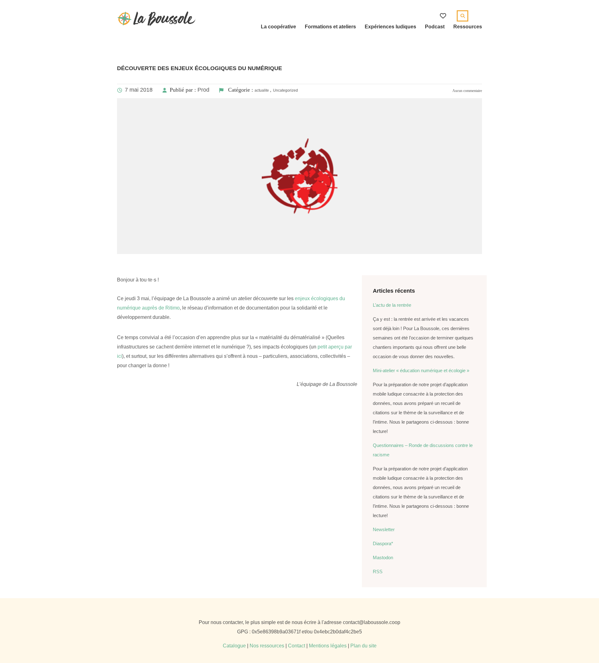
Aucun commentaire (467, 91)
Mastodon (383, 557)
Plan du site (363, 645)
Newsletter (384, 529)
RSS (377, 571)
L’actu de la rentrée (392, 305)
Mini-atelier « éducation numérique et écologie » (421, 370)
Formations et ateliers (330, 26)
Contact (296, 645)
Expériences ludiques (390, 26)
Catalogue (234, 645)
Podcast (435, 26)
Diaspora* (383, 543)
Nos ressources (267, 645)
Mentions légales (328, 645)
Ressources (467, 26)
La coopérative (278, 26)
